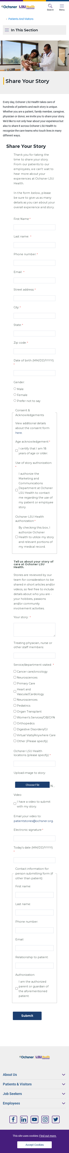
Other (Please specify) (32, 741)
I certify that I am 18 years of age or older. (33, 451)
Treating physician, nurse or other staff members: (33, 645)
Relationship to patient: (31, 957)
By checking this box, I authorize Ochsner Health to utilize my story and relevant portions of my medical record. (36, 537)
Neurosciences (27, 677)
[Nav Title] (13, 1119)
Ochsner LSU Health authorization (29, 519)
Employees (11, 1103)
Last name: (22, 236)
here (18, 433)
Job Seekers (12, 1094)
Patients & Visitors (17, 1084)
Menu (62, 10)
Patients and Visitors (20, 18)
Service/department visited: (33, 664)
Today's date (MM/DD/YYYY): (33, 847)
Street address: (24, 289)
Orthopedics (25, 723)
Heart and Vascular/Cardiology (30, 692)
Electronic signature (28, 830)
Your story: (21, 617)
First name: (23, 886)
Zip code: (20, 342)
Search (50, 10)
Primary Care (26, 683)
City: (16, 307)
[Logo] (17, 7)
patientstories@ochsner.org (33, 821)
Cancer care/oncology (32, 671)
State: (17, 325)
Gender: (19, 382)
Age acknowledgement (31, 441)
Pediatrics (23, 705)
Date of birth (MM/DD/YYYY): (34, 360)
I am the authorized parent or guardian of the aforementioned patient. (33, 989)
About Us (10, 1075)
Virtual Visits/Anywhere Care (36, 735)
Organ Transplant (29, 711)
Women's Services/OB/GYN (36, 717)
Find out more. (48, 1135)
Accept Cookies (34, 1144)
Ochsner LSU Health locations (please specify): (31, 753)
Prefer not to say (28, 401)
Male (20, 389)
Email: (18, 272)
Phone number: (25, 254)
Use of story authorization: (33, 463)
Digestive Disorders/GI (32, 729)
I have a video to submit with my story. (33, 804)
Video (17, 795)
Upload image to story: (30, 773)
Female (22, 395)
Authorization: (25, 974)
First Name (21, 219)
